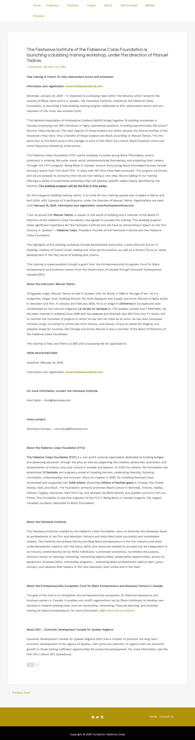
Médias (149, 5)
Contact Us (167, 716)
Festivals (73, 5)
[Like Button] (30, 665)
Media (153, 716)
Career (91, 5)
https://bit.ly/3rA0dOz (120, 610)
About (108, 5)
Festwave (35, 66)
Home (37, 5)
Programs (52, 5)
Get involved (129, 5)
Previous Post (19, 692)
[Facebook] (179, 8)
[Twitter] (184, 8)
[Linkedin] (180, 13)
